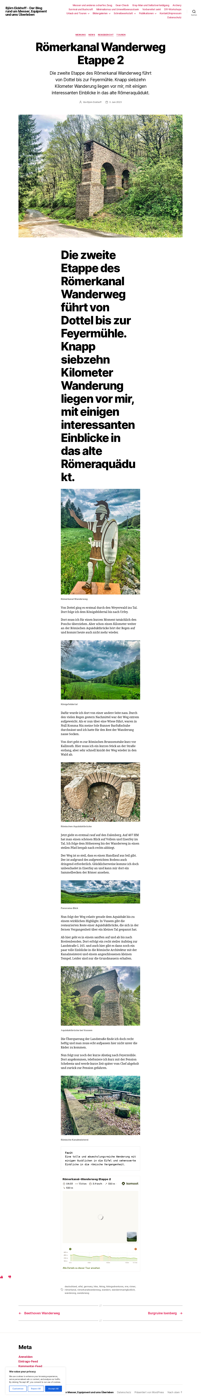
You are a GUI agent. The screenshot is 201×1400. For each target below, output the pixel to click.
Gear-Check (122, 5)
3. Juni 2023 (115, 102)
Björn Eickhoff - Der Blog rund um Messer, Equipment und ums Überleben (26, 11)
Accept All (53, 1388)
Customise (17, 1388)
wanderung (70, 1293)
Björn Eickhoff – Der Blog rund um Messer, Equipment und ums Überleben (70, 1392)
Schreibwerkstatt (123, 13)
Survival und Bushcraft (81, 9)
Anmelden (25, 1357)
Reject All (36, 1388)
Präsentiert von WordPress (149, 1392)
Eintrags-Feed (28, 1361)
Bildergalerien (100, 13)
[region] (35, 1381)
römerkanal (70, 1289)
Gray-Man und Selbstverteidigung (150, 5)
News (91, 35)
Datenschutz (174, 17)
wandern (106, 1289)
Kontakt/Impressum (170, 13)
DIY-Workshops (172, 9)
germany (88, 1286)
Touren (121, 35)
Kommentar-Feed (30, 1366)
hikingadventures (114, 1286)
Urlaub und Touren (76, 13)
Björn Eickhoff (94, 102)
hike (96, 1286)
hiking (102, 1286)
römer (132, 1286)
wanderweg (83, 1293)
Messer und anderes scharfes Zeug (92, 5)
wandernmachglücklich (123, 1289)
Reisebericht (106, 35)
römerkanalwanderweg (89, 1289)
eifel (80, 1286)
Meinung (80, 35)
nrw (126, 1286)
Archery (177, 5)
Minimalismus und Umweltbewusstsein (117, 9)
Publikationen (146, 13)
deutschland (71, 1286)
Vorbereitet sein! (151, 9)
